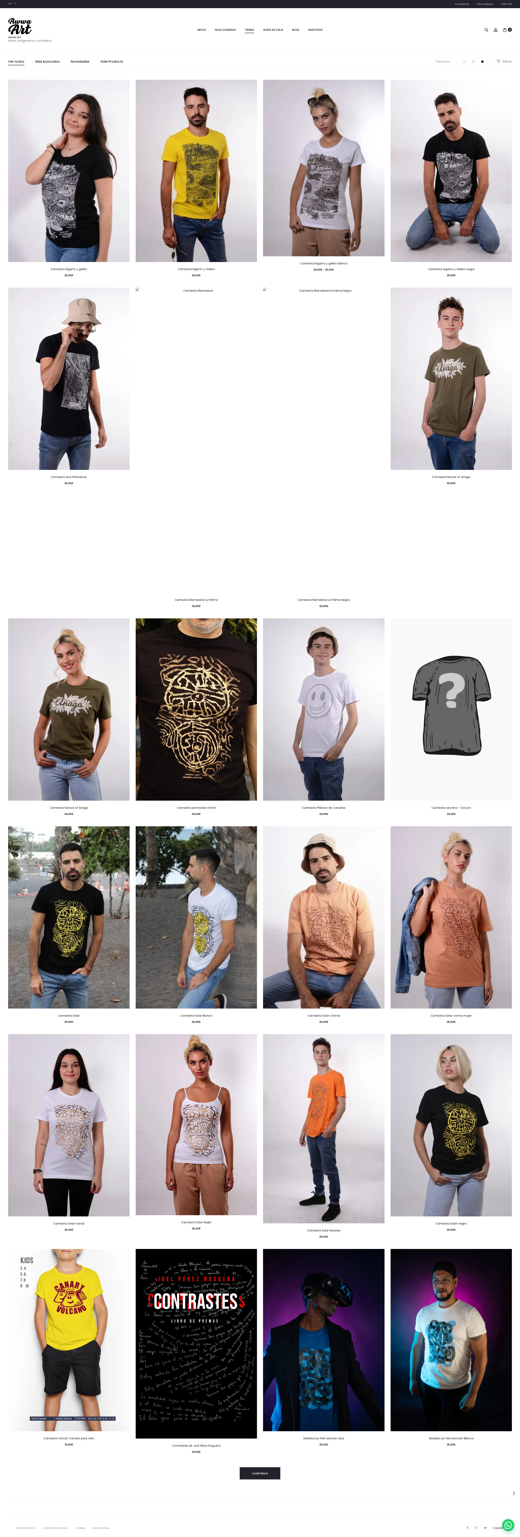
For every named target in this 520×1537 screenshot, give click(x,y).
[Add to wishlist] (124, 85)
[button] (508, 1525)
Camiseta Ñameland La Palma (196, 600)
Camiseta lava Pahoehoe (69, 477)
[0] (505, 30)
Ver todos (16, 61)
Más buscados (47, 61)
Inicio (201, 30)
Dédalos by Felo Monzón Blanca (451, 1438)
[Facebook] (467, 1527)
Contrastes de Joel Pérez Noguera (196, 1446)
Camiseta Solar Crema (324, 1016)
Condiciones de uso (55, 1528)
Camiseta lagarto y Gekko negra (451, 269)
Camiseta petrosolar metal (196, 808)
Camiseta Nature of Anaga (451, 477)
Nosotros (315, 30)
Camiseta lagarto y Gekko (196, 269)
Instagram (485, 4)
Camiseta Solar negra (451, 1224)
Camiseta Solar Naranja (323, 1230)
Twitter (506, 4)
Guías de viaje (273, 30)
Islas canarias (225, 30)
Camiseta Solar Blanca (196, 1016)
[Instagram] (476, 1527)
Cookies (80, 1528)
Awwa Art (14, 37)
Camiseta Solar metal (68, 1224)
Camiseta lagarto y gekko (69, 269)
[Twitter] (485, 1527)
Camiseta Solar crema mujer (451, 1016)
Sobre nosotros (25, 1528)
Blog (295, 30)
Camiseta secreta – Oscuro (451, 808)
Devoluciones (101, 1528)
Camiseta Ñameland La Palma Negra (324, 600)
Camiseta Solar (69, 1016)
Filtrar (507, 61)
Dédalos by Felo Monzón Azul (323, 1438)
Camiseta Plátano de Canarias (324, 808)
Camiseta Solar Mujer (196, 1222)
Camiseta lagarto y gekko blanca (323, 263)
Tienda (249, 30)
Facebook (462, 4)
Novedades (80, 61)
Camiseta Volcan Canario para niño (68, 1438)
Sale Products (112, 61)
